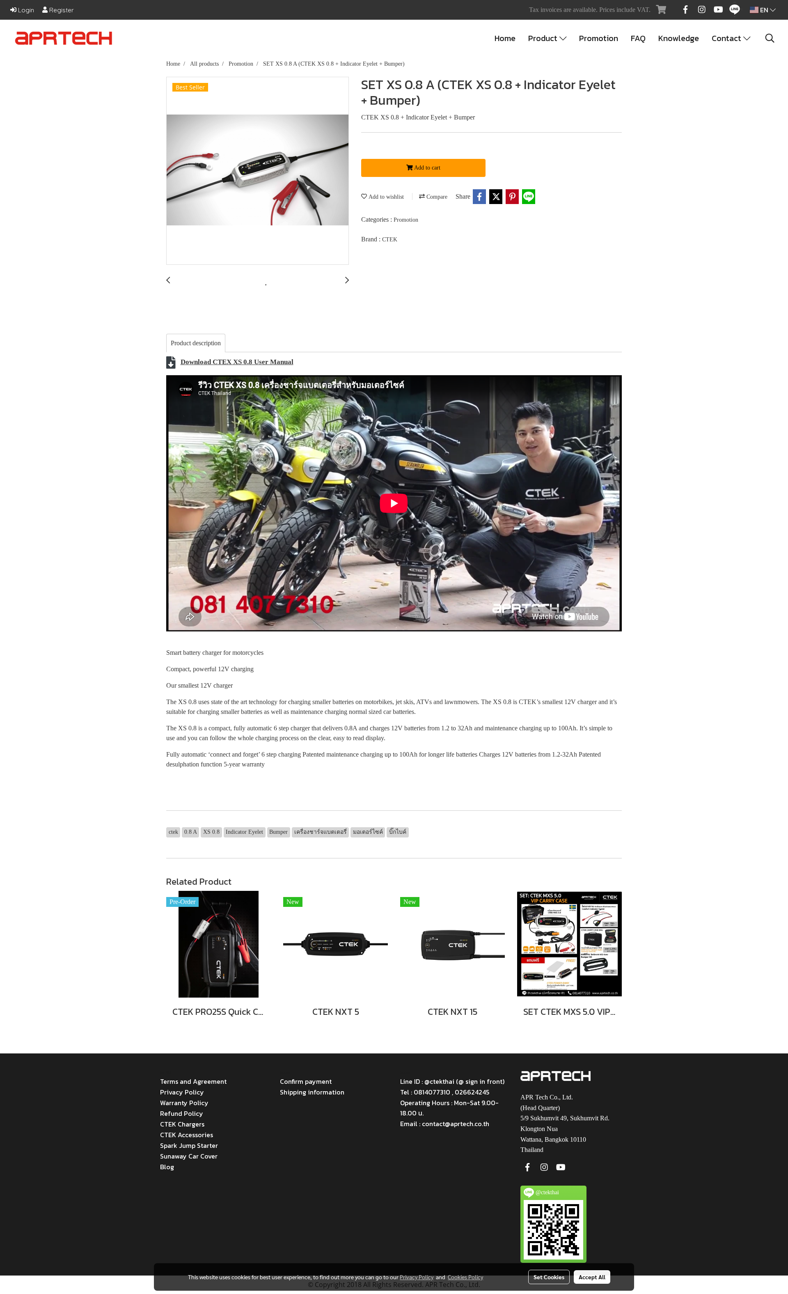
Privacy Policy (182, 1092)
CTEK (389, 239)
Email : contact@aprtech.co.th (444, 1124)
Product (543, 38)
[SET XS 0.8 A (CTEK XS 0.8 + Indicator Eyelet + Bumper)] (257, 171)
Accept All (592, 1276)
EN (764, 10)
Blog (167, 1167)
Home (505, 38)
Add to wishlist (385, 197)
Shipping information (312, 1092)
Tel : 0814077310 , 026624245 (444, 1092)
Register (61, 10)
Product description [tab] (196, 343)
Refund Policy (181, 1113)
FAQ (638, 38)
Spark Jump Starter (189, 1145)
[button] (770, 38)
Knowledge (678, 38)
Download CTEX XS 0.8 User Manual (237, 362)
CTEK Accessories (186, 1135)
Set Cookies (549, 1276)
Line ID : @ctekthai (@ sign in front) (452, 1081)
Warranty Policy (184, 1103)
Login (25, 10)
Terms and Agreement (193, 1081)
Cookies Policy (465, 1276)
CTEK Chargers (182, 1124)
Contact (727, 38)
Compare (436, 197)
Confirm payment (306, 1081)
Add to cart (426, 168)
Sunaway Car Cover (189, 1156)
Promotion (598, 38)
